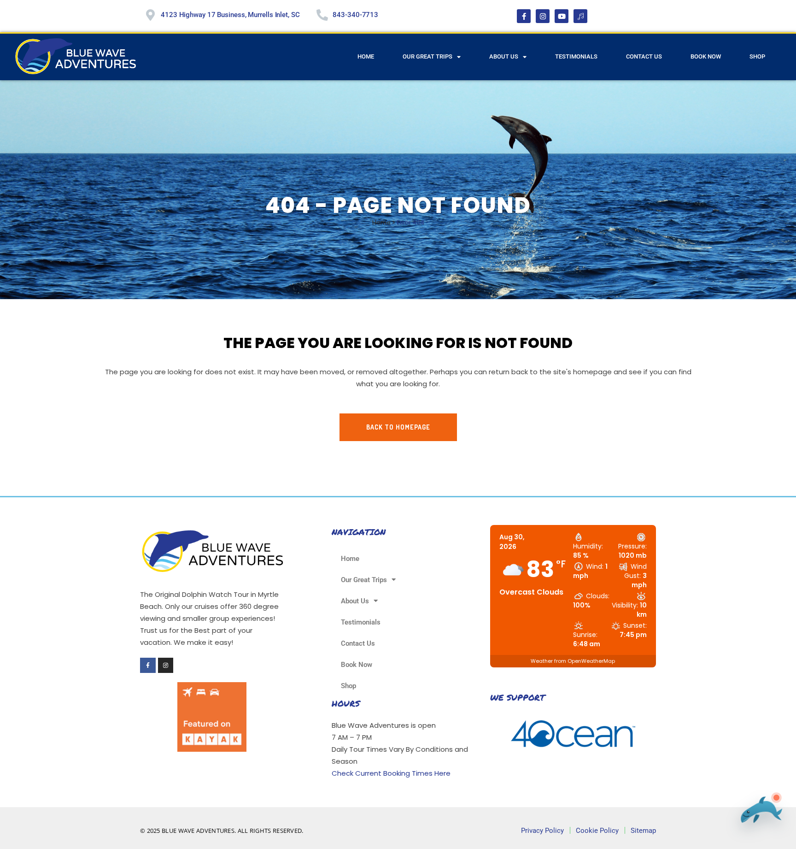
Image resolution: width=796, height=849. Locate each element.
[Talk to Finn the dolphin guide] (759, 814)
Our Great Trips (427, 56)
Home (365, 56)
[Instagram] (543, 16)
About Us (503, 56)
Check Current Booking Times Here (391, 773)
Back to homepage (398, 427)
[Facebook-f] (524, 16)
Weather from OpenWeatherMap (573, 661)
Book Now (706, 56)
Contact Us (644, 56)
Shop (757, 56)
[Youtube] (561, 16)
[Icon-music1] (580, 16)
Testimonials (576, 56)
